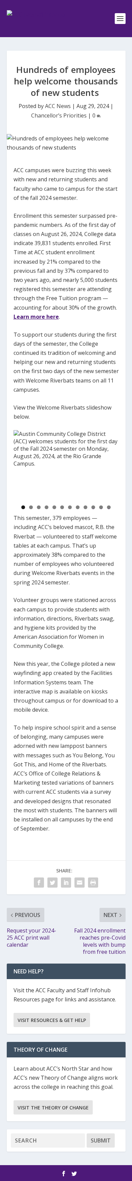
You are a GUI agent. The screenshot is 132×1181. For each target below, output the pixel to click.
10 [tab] (93, 507)
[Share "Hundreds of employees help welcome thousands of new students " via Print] (93, 882)
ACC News (58, 106)
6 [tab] (62, 507)
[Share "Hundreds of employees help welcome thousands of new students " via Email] (79, 882)
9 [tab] (85, 507)
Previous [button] (22, 463)
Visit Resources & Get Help (52, 1020)
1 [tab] (23, 507)
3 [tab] (39, 507)
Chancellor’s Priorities (59, 115)
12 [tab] (109, 507)
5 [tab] (54, 507)
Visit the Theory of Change (53, 1107)
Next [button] (110, 463)
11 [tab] (101, 507)
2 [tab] (31, 507)
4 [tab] (46, 507)
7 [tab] (70, 507)
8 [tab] (78, 507)
